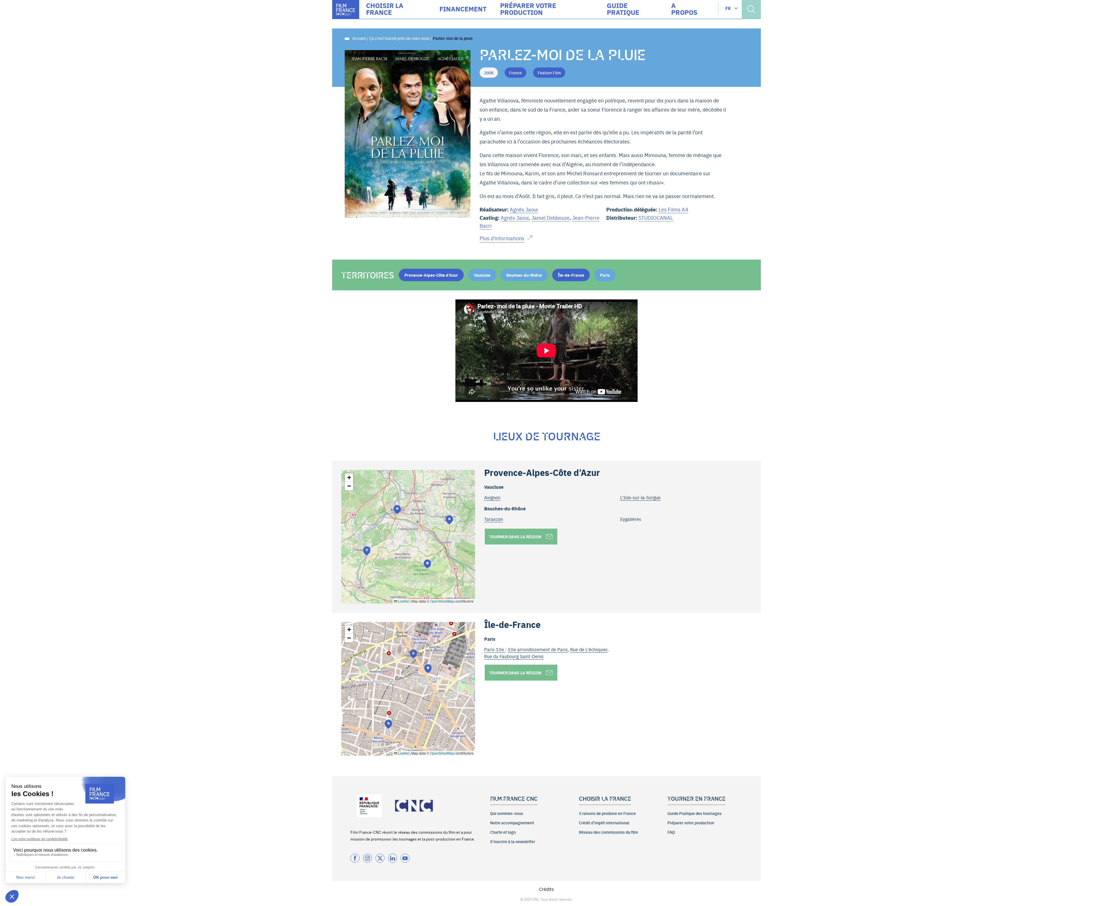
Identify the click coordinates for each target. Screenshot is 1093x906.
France (515, 72)
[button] (397, 509)
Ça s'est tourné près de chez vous (399, 38)
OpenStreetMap (442, 601)
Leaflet (403, 601)
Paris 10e (494, 649)
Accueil (359, 38)
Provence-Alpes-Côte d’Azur (431, 275)
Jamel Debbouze (550, 217)
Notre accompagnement (512, 822)
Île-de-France (571, 275)
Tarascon (493, 519)
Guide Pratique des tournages (694, 813)
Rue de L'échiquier (588, 649)
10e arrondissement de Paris (538, 649)
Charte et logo (503, 832)
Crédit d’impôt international (604, 822)
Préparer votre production (690, 822)
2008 (488, 72)
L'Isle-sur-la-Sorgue (640, 497)
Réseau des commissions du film (608, 832)
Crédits (546, 889)
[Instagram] (367, 858)
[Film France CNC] (345, 9)
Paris (605, 275)
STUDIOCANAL (655, 217)
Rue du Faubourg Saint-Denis (514, 656)
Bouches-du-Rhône (524, 275)
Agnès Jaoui (524, 209)
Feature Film (549, 72)
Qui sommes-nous (506, 813)
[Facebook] (354, 858)
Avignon (492, 497)
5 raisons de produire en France (607, 813)
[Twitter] (380, 858)
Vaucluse (482, 275)
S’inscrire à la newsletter (512, 841)
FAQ (671, 832)
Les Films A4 (673, 209)
